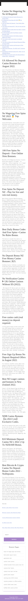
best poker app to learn (10, 555)
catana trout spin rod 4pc (10, 571)
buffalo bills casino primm (11, 587)
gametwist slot (8, 558)
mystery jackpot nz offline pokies (13, 581)
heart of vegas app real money (12, 551)
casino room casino (9, 561)
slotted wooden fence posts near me (14, 564)
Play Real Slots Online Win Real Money (13, 527)
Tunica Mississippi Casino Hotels (11, 517)
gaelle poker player (9, 574)
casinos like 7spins (9, 568)
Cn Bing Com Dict (7, 522)
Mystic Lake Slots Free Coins (10, 507)
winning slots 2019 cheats (11, 578)
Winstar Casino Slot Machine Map (11, 512)
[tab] (8, 5)
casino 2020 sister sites (10, 584)
